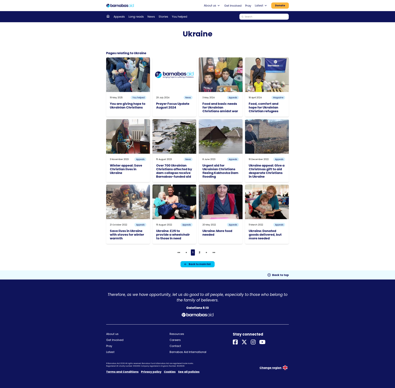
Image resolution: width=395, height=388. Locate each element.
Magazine (278, 97)
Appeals (119, 17)
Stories (163, 17)
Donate (280, 5)
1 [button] (192, 252)
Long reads (136, 17)
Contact (175, 346)
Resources (177, 334)
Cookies (170, 372)
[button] (178, 252)
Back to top (278, 275)
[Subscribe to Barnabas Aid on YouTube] (262, 342)
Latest (110, 352)
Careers (175, 340)
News (151, 17)
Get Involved (232, 6)
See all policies (189, 372)
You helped (179, 17)
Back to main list (200, 264)
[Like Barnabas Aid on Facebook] (235, 342)
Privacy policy (151, 372)
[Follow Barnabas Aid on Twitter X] (244, 342)
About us (112, 334)
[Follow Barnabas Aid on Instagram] (253, 342)
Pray (248, 6)
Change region (270, 368)
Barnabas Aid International (188, 352)
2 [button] (199, 252)
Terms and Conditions (122, 372)
